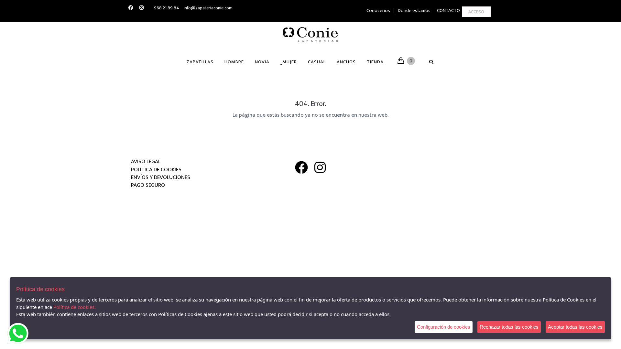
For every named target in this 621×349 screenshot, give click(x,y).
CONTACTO (448, 10)
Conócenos (378, 10)
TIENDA (375, 62)
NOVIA (262, 62)
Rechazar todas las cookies (509, 327)
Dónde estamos (414, 10)
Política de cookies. (74, 307)
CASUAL (317, 62)
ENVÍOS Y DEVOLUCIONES (160, 177)
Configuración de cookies (443, 327)
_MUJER (288, 62)
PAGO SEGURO (148, 185)
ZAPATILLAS (199, 62)
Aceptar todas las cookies (575, 327)
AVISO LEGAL (145, 161)
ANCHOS (346, 62)
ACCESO (476, 12)
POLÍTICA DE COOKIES (156, 169)
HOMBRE (234, 62)
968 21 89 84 (166, 8)
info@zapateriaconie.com (208, 8)
